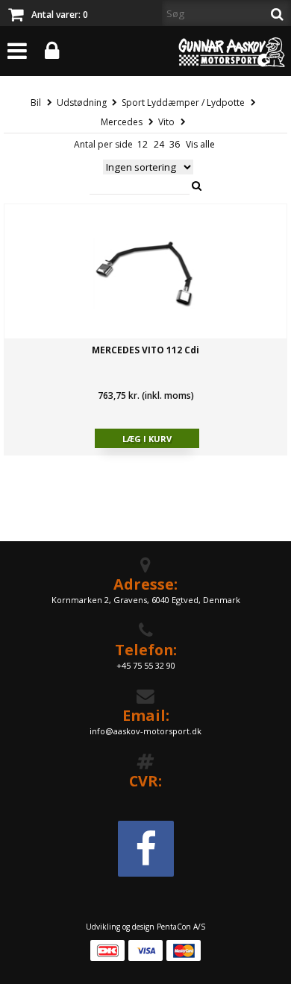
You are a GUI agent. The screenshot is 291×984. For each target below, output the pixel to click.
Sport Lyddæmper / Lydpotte (183, 102)
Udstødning (82, 102)
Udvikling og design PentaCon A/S (145, 926)
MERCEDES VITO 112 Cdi (145, 350)
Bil (36, 102)
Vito (166, 122)
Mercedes (122, 122)
